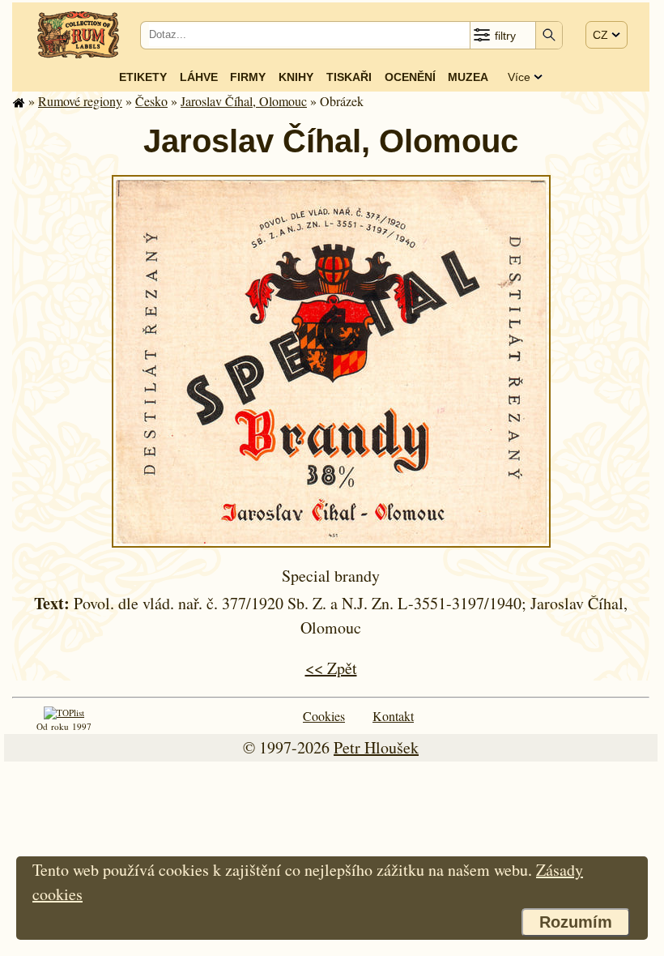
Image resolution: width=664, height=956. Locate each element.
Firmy (248, 76)
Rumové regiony (80, 100)
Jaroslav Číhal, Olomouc (244, 100)
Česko (151, 100)
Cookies (324, 715)
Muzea (468, 76)
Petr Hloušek (376, 747)
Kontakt (393, 715)
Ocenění (410, 76)
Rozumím (575, 922)
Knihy (296, 76)
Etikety (143, 76)
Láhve (199, 76)
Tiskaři (349, 76)
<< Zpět (331, 668)
